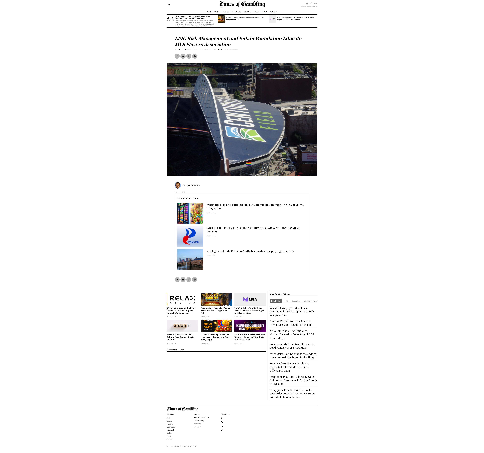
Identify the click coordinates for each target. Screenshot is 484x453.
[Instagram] (222, 422)
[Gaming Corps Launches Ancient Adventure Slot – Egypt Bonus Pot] (221, 19)
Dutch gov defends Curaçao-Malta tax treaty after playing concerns (250, 251)
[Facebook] (177, 56)
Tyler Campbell (192, 185)
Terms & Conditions (201, 417)
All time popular (310, 301)
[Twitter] (183, 56)
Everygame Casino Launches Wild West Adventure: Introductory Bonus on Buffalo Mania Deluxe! (292, 393)
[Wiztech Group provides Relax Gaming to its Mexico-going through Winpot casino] (170, 19)
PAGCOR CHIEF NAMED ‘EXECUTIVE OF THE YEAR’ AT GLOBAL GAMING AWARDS (253, 229)
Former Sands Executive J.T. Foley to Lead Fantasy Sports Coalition (180, 337)
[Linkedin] (222, 426)
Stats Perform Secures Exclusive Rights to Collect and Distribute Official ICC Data (249, 337)
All (287, 301)
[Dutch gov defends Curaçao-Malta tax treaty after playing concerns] (190, 259)
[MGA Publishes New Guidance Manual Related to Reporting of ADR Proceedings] (272, 19)
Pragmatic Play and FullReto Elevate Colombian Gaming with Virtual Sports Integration (255, 206)
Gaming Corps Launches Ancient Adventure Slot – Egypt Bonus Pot (245, 18)
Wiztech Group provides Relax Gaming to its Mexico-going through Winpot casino (192, 17)
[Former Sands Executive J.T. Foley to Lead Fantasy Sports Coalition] (182, 326)
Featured (296, 301)
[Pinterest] (188, 56)
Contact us (198, 427)
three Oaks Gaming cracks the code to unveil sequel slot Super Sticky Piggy (216, 337)
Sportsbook (179, 50)
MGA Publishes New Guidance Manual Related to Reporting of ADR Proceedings (295, 18)
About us (197, 424)
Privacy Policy (199, 420)
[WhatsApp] (194, 56)
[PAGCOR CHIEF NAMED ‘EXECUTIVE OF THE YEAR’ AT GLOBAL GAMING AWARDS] (190, 236)
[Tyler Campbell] (178, 185)
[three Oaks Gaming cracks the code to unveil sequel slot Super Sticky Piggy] (216, 326)
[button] (169, 4)
